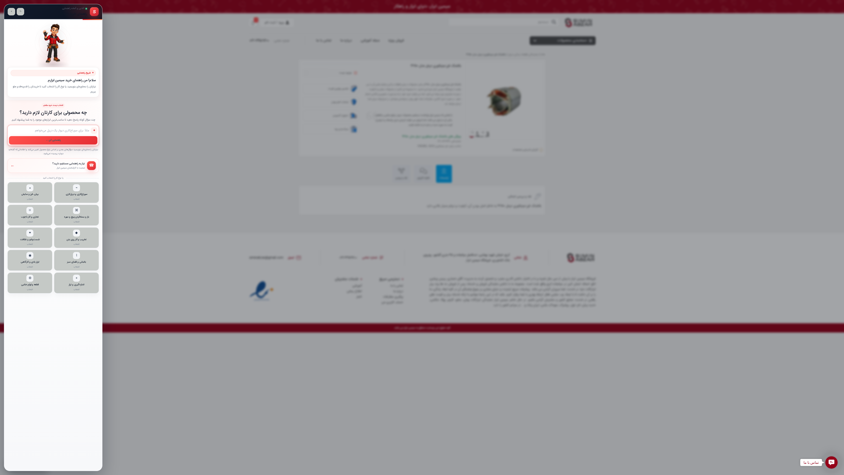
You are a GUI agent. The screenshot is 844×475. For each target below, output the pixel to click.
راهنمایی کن (53, 140)
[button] (831, 462)
